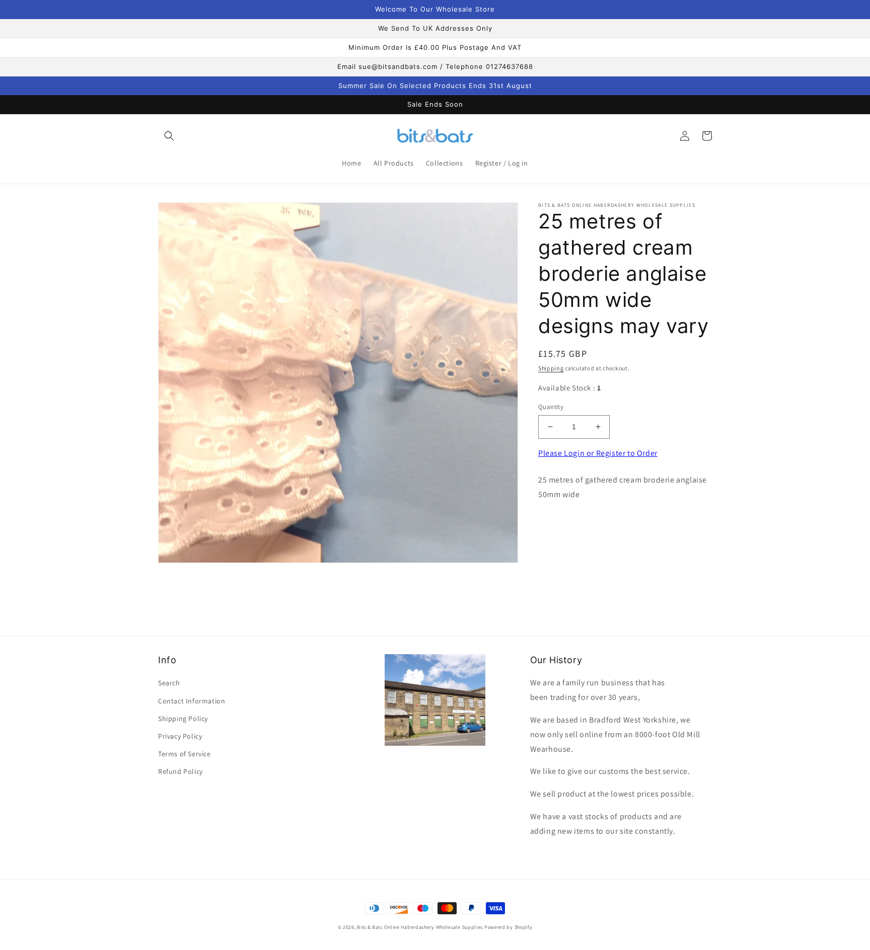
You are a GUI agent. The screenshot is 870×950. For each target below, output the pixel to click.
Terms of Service (184, 753)
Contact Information (191, 700)
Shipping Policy (183, 718)
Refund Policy (180, 771)
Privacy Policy (180, 736)
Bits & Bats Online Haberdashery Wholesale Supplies (420, 927)
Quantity (550, 407)
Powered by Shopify (508, 927)
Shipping (551, 368)
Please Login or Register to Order (598, 453)
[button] (169, 136)
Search (169, 682)
